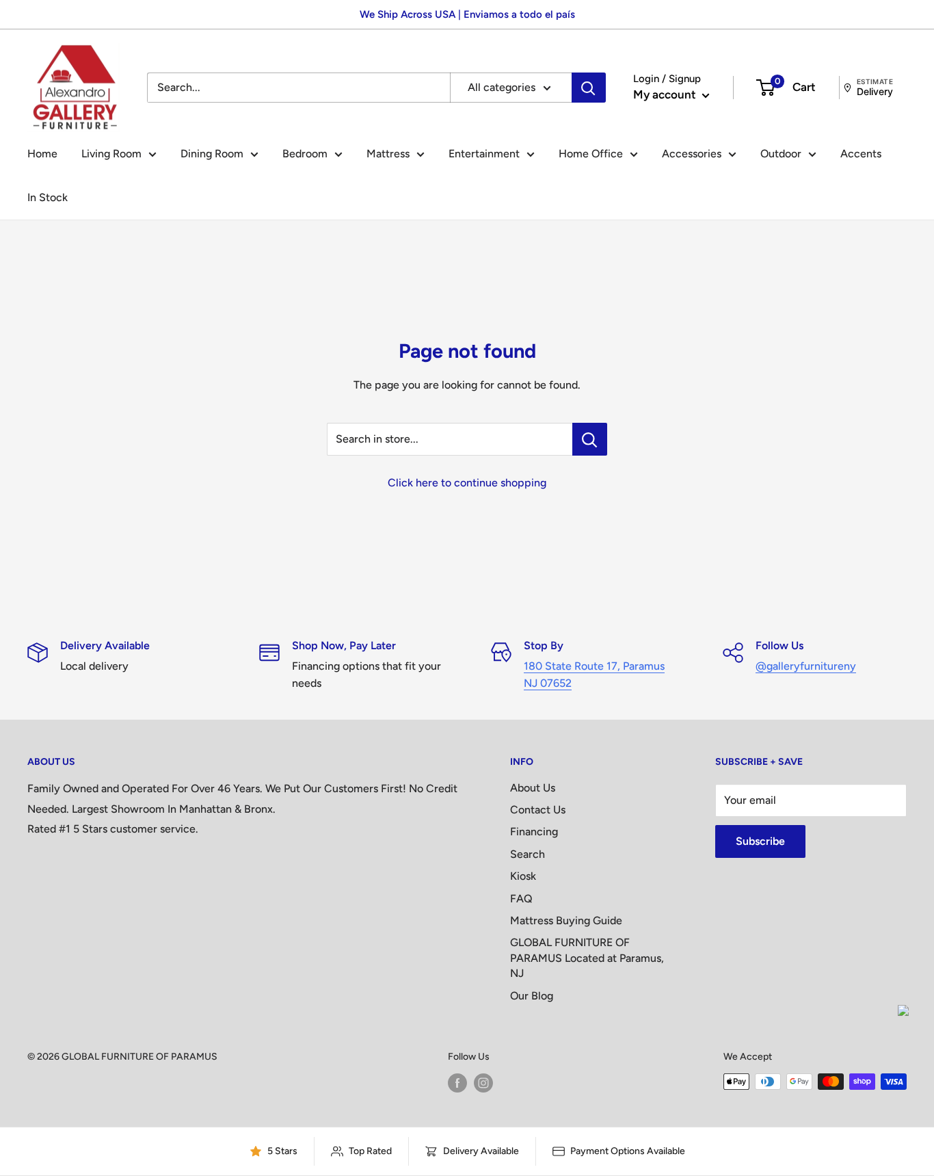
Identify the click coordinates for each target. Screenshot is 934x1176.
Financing (534, 831)
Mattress (388, 153)
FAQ (521, 898)
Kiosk (523, 876)
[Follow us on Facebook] (457, 1083)
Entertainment (484, 153)
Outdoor (780, 153)
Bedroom (305, 153)
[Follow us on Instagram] (483, 1083)
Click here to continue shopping (467, 482)
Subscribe (760, 841)
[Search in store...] (589, 439)
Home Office (591, 153)
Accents (860, 153)
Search (527, 854)
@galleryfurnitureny (806, 665)
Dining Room (212, 153)
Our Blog (531, 995)
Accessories (691, 153)
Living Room (111, 153)
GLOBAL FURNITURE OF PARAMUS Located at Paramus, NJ (587, 958)
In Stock (47, 197)
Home (42, 153)
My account (666, 94)
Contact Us (537, 809)
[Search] (589, 88)
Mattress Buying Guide (566, 920)
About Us (532, 787)
